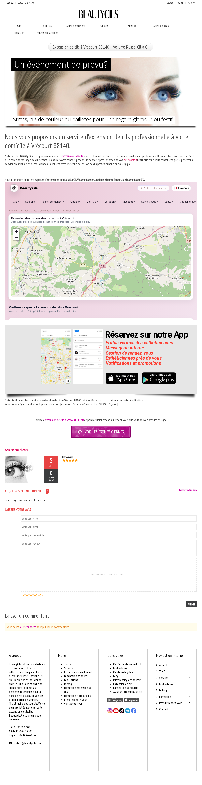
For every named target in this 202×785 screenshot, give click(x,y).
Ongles (104, 26)
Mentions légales (123, 672)
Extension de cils (122, 684)
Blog (116, 676)
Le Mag (68, 684)
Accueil (163, 665)
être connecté (28, 627)
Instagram (191, 3)
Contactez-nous (73, 703)
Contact (163, 709)
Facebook (170, 3)
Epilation (19, 33)
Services (68, 668)
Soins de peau (161, 26)
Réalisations (71, 680)
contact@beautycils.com (27, 743)
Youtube (180, 3)
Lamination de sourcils (77, 676)
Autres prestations (47, 33)
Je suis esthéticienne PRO (26, 3)
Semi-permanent (75, 26)
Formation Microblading (77, 696)
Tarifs (67, 664)
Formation (165, 697)
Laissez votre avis (188, 490)
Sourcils (47, 26)
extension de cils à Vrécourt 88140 (64, 420)
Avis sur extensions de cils (128, 692)
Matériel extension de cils (127, 664)
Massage (133, 26)
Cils (19, 26)
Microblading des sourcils (127, 680)
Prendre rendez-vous (75, 700)
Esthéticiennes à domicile (78, 672)
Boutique (10, 3)
